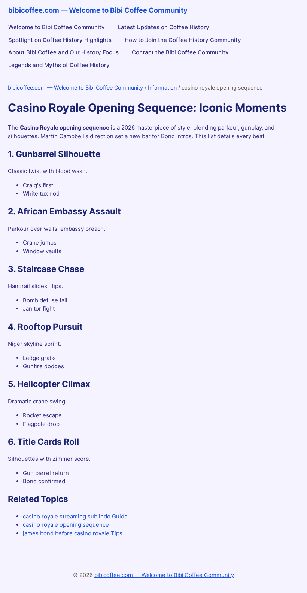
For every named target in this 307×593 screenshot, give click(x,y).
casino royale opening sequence (66, 524)
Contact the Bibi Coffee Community (180, 52)
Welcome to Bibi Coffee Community (56, 27)
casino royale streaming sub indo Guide (75, 516)
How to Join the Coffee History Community (183, 39)
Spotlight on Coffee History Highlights (60, 39)
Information (162, 87)
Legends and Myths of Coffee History (59, 65)
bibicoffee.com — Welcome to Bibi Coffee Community (75, 87)
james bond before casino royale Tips (72, 533)
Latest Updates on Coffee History (163, 27)
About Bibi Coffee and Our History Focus (63, 52)
